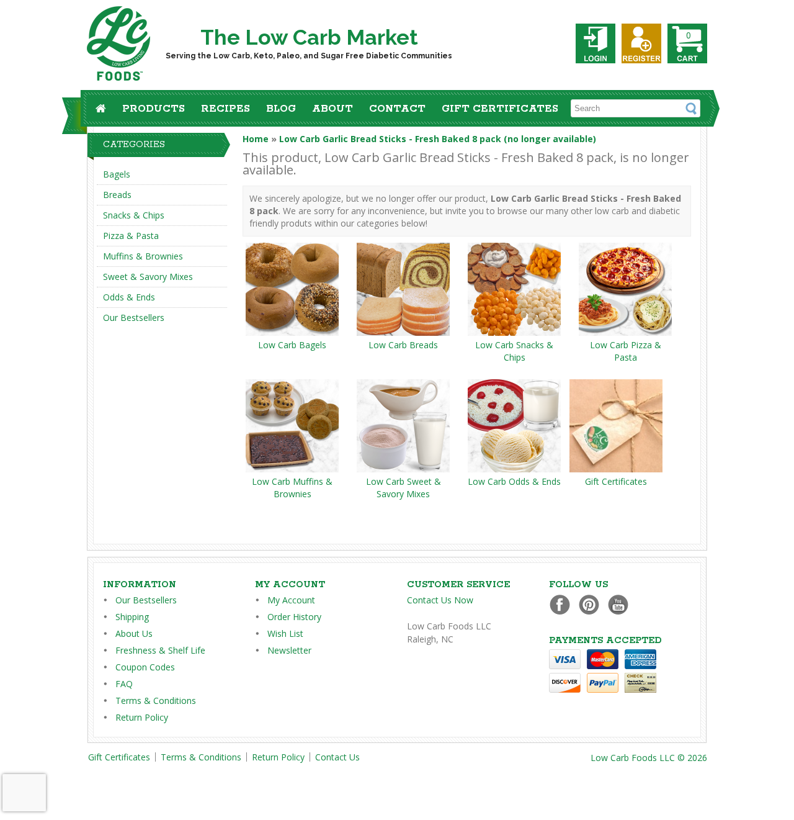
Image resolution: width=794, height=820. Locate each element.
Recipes (225, 108)
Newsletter (289, 650)
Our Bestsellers (133, 317)
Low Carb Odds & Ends (514, 481)
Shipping (132, 617)
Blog (281, 108)
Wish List (285, 633)
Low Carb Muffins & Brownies (292, 487)
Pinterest (592, 604)
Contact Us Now (440, 600)
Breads (117, 194)
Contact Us (337, 757)
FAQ (124, 684)
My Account (291, 600)
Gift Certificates (500, 108)
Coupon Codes (145, 667)
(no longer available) (437, 139)
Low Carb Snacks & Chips (514, 351)
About (332, 108)
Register (641, 43)
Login (595, 43)
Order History (294, 617)
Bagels (116, 174)
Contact (397, 108)
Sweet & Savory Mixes (148, 276)
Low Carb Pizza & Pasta (625, 351)
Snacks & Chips (133, 215)
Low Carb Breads (403, 345)
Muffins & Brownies (143, 256)
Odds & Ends (129, 297)
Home (256, 139)
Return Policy (141, 717)
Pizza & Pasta (131, 235)
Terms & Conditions (155, 700)
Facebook (563, 604)
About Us (134, 633)
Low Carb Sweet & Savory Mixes (403, 487)
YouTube (621, 604)
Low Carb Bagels (292, 345)
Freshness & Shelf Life (160, 650)
